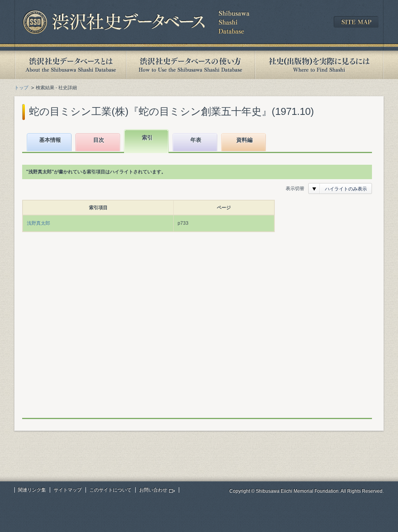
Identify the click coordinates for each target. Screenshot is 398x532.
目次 (98, 140)
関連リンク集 (32, 490)
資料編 (244, 140)
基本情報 (50, 140)
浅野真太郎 (38, 223)
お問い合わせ (153, 490)
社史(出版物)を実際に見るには (319, 65)
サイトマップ (68, 490)
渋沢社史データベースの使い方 (190, 65)
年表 (195, 140)
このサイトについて (110, 490)
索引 (147, 137)
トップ (21, 87)
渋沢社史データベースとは (70, 65)
